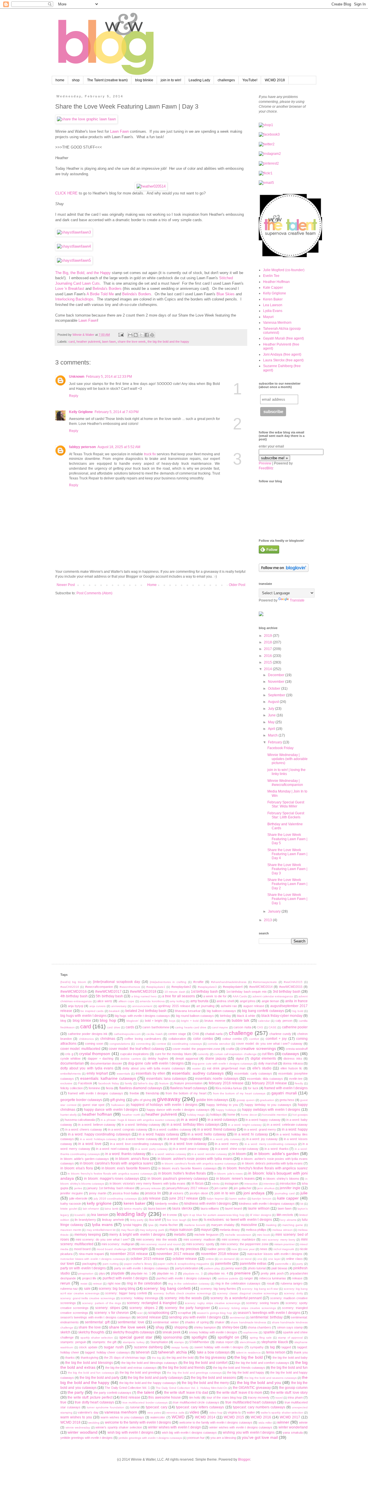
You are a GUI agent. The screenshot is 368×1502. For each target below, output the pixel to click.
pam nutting (111, 1263)
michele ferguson (206, 1234)
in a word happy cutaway (263, 1119)
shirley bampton (205, 1327)
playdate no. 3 (193, 1273)
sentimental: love (131, 1322)
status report (225, 1342)
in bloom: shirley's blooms (281, 1178)
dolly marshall (267, 1063)
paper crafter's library (138, 1263)
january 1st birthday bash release (110, 1188)
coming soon (94, 1043)
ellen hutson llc (291, 1068)
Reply (73, 396)
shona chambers (259, 1327)
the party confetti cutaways (112, 1392)
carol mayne (220, 1027)
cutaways (290, 1053)
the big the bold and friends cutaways (239, 1367)
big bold (297, 1011)
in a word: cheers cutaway (83, 1129)
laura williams (210, 1208)
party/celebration (186, 1268)
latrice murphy (133, 1208)
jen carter (221, 1188)
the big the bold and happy (245, 1372)
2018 (268, 642)
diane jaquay (215, 1058)
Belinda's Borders (107, 288)
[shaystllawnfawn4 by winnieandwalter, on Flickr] (74, 246)
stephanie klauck (274, 1342)
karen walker (237, 1198)
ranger (248, 1278)
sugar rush (114, 1347)
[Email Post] (120, 334)
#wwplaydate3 (207, 986)
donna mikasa (292, 1063)
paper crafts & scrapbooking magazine (183, 1263)
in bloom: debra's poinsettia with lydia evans (272, 1163)
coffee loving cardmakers (142, 1038)
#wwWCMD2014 (261, 986)
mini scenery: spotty (200, 1244)
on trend (246, 1258)
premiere (242, 1273)
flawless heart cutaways (188, 1088)
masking (271, 1225)
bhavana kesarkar (188, 1011)
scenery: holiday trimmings (139, 1298)
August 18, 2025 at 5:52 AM (118, 447)
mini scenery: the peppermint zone (244, 1244)
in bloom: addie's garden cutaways (84, 1158)
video (194, 1412)
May (271, 722)
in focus (197, 1183)
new (234, 1249)
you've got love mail (260, 1437)
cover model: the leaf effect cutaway (136, 1049)
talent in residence (248, 1352)
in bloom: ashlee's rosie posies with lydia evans (195, 1159)
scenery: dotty (293, 1293)
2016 (268, 656)
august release (253, 1006)
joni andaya (254, 1193)
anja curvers (97, 1006)
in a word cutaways (222, 1120)
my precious (189, 1249)
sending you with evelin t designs (195, 1317)
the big (156, 1357)
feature (164, 1083)
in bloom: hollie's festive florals (182, 1173)
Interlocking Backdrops (74, 299)
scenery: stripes (107, 1308)
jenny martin (97, 1193)
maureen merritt (70, 1229)
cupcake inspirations (134, 1054)
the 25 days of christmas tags (125, 1357)
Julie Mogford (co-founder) (283, 270)
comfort (254, 1038)
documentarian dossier (106, 1063)
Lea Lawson (272, 305)
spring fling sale (261, 1337)
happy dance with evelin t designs (111, 1110)
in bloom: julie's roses (228, 1173)
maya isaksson (181, 1230)
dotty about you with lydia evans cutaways (153, 1068)
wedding (93, 1422)
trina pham (295, 1397)
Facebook (85, 1083)
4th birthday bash (74, 996)
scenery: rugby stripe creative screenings (212, 1303)
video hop (216, 1412)
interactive (251, 1183)
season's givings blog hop (214, 1312)
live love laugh (176, 1219)
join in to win (224, 1193)
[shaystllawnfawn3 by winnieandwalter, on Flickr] (74, 232)
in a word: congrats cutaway (127, 1129)
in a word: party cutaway (151, 1148)
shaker (220, 1322)
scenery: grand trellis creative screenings (87, 1298)
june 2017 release (183, 1198)
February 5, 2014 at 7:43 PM (117, 412)
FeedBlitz (266, 468)
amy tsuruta (199, 1001)
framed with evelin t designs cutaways (95, 1093)
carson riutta (242, 1027)
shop (76, 80)
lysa (151, 1225)
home (59, 80)
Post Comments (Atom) (94, 593)
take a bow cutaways (213, 1352)
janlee (78, 1188)
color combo (203, 1039)
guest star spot (93, 1104)
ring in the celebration (144, 1283)
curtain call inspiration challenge (235, 1054)
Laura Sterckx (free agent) (283, 360)
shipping (181, 1327)
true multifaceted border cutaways (145, 1402)
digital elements (263, 1058)
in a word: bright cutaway (245, 1124)
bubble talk (240, 1021)
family (128, 1083)
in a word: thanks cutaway (125, 1154)
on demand (227, 1258)
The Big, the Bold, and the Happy (83, 273)
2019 (268, 636)
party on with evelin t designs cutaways (141, 1268)
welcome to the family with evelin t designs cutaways (216, 1422)
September (277, 695)
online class (294, 1258)
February (275, 742)
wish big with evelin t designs (131, 1432)
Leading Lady (199, 80)
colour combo (232, 1038)
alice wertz (104, 1001)
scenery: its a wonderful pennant (236, 1298)
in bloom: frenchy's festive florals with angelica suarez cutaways (110, 1173)
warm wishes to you (76, 1417)
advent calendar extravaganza (272, 996)
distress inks (292, 1058)
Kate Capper (273, 288)
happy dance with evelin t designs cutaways (178, 1109)
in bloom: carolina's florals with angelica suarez (116, 1163)
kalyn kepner (215, 1198)
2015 (268, 662)
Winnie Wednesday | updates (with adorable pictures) (287, 759)
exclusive (66, 1083)
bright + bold (190, 1020)
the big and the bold (180, 1357)
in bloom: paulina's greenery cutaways (177, 1179)
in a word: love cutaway (188, 1144)
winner (283, 1422)
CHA (195, 1034)
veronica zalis (175, 1412)
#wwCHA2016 (69, 986)
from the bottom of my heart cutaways (239, 1093)
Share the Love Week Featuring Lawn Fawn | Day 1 (287, 899)
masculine (249, 1225)
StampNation (159, 1342)
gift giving (117, 1100)
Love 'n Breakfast (69, 288)
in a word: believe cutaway (97, 1124)
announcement (142, 1006)
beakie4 (114, 1011)
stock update (88, 1347)
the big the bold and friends (183, 1368)
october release (184, 1259)
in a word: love (89, 1144)
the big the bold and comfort (205, 1363)
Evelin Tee (271, 276)
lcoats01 (80, 1214)
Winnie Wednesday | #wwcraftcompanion (285, 783)
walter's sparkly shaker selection (282, 1412)
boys (172, 1020)
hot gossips (300, 1114)
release (297, 1278)
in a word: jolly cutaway (225, 1139)
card (71, 341)
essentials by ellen (150, 1073)
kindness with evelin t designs (207, 1204)
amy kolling (177, 1001)
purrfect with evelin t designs (125, 1278)
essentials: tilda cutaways (265, 1078)
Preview (265, 463)
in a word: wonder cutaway (209, 1154)
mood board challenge (112, 1249)
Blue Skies (225, 294)
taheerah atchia (172, 1352)
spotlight (199, 1337)
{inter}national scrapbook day (116, 982)
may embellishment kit (101, 1229)
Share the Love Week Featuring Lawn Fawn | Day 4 (287, 854)
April (272, 729)
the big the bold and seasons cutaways (270, 1377)
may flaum (128, 1229)
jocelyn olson (199, 1193)
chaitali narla (214, 1034)
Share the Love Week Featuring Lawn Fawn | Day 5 (287, 839)
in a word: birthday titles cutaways (193, 1125)
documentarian (72, 1063)
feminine (94, 1088)
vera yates (154, 1412)
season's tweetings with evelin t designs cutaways (95, 1317)
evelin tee (296, 1078)
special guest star (135, 1337)
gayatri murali (283, 1093)
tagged (286, 1347)
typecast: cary (156, 1407)
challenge (241, 1033)
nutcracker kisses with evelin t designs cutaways (92, 1258)
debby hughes (158, 1058)
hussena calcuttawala (80, 1119)
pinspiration (85, 1273)
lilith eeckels (285, 1214)
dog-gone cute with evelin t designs (155, 1063)
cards (130, 1027)
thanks (70, 1357)
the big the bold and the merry (205, 1383)
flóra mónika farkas (228, 1088)
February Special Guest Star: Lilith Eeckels (285, 815)
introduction (288, 1183)
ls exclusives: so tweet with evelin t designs (238, 1220)
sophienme (250, 1332)
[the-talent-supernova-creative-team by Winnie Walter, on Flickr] (290, 256)
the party (76, 1392)
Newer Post (66, 585)
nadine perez (216, 1249)
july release (152, 1198)
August (274, 702)
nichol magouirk (283, 1249)
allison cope (126, 1001)
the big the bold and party (99, 1378)
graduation (267, 1100)
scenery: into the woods (183, 1298)
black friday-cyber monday (281, 1016)
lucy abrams (288, 1219)
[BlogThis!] (136, 335)
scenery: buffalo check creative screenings (182, 1293)
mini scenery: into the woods (156, 1239)
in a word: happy (295, 1129)
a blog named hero (144, 996)
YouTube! (249, 80)
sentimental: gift (97, 1322)
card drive (113, 1027)
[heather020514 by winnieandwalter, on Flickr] (151, 186)
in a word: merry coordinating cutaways (271, 1144)
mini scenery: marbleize (238, 1239)
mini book (263, 1234)
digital (240, 1058)
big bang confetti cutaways (263, 1011)
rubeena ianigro (291, 1283)
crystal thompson (94, 1053)
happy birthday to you (222, 1104)
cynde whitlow (70, 1058)
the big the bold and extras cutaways (130, 1367)
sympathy (257, 1347)
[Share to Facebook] (147, 335)
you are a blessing (223, 1437)
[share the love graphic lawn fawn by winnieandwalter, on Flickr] (86, 119)
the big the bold (248, 1357)
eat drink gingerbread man (226, 1068)
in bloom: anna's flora (132, 1159)
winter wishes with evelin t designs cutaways (240, 1427)
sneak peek (171, 1332)
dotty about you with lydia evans (86, 1068)
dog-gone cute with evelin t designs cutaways (222, 1063)
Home (152, 585)
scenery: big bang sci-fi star (260, 1288)
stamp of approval (290, 1337)
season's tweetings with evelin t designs (268, 1313)
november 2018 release (220, 1254)
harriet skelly (68, 1114)
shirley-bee (230, 1327)
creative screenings (258, 1048)
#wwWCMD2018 (143, 992)
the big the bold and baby (290, 1357)
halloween (118, 1104)
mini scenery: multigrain (117, 1244)
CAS (260, 1027)
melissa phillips (256, 1229)
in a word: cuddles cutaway (172, 1129)
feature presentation (188, 1083)
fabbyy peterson (82, 447)
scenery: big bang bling (117, 1289)
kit (301, 1203)
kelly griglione (99, 1203)
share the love (89, 1327)
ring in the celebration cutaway (189, 1283)
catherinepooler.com (127, 1034)
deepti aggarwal (186, 1058)
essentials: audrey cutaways (198, 1073)
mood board (82, 1249)
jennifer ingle (290, 1188)
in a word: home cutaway (140, 1139)
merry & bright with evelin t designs (137, 1235)
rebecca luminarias (272, 1278)
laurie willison (259, 1208)
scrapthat (184, 1312)
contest (161, 1043)
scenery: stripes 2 (143, 1308)
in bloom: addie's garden (276, 1153)
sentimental (237, 1317)
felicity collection (71, 1088)
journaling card (285, 1193)
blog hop (108, 1020)
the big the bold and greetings (140, 1372)
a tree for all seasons (178, 996)
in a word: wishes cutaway (169, 1154)
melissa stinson (282, 1229)
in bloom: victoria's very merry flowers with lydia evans (148, 1183)
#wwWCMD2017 (108, 992)
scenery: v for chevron (111, 1313)
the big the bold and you (259, 1382)
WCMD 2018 (275, 80)
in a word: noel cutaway (112, 1148)
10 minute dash (174, 991)
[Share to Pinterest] (152, 335)
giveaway (169, 1099)
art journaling (205, 1006)
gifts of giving (142, 1100)
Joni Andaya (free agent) (282, 354)
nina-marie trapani (91, 1254)
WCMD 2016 (261, 1417)
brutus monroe (214, 1020)
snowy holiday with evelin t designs (213, 1332)
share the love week (132, 341)
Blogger (244, 1459)
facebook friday (108, 1083)
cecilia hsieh (154, 1034)
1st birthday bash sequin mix (246, 991)
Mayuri (268, 317)
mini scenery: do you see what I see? (103, 1239)
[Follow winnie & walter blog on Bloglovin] (283, 571)
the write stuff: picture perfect (90, 1397)
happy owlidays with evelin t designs (271, 1110)
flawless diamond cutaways (140, 1088)
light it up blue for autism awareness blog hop (213, 1214)
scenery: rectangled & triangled (152, 1303)
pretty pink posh (272, 1273)
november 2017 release (175, 1254)
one (259, 1258)
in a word (189, 1119)
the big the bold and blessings (89, 1363)
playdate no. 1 (141, 1273)
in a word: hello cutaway (206, 1134)
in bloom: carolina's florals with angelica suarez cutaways (199, 1163)
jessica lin (153, 1193)
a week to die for (215, 996)
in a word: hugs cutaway (183, 1139)
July (271, 709)
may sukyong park (152, 1229)
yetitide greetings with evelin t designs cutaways (150, 1437)
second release (149, 1317)
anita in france (296, 1001)
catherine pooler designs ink (88, 1034)
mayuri (206, 1230)
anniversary (118, 1006)
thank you (301, 1352)
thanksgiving (89, 1357)
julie (304, 1193)
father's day (146, 1083)
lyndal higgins (132, 1225)
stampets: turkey (134, 1342)
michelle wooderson (238, 1234)
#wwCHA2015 (293, 982)
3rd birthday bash (286, 992)
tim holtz (195, 1397)
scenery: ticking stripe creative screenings (247, 1308)
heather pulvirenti (88, 341)
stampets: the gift (104, 1342)
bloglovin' (132, 1020)
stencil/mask (248, 1342)
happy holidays (226, 1109)
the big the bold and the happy (168, 341)
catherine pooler (295, 1027)
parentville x (283, 1263)
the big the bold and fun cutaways (91, 1372)
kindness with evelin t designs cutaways (267, 1203)
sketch (65, 1332)
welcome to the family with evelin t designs (138, 1422)
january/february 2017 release (187, 1188)
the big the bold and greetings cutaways (194, 1372)
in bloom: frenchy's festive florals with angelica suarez (265, 1168)
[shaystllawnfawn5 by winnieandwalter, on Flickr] (74, 260)
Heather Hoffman (276, 282)
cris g (69, 1054)
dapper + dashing (100, 1058)
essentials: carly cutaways (253, 1073)
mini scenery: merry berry (278, 1239)
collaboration (177, 1038)
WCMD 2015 (234, 1417)
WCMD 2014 (205, 1417)
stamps (179, 1342)
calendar (264, 1020)
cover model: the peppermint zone (196, 1048)
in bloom (239, 1154)
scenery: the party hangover (187, 1308)
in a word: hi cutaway (251, 1134)
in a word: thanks (276, 1148)
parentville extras (253, 1264)
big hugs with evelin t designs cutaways (142, 1015)
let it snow (170, 1214)
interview (269, 1183)
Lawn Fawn (119, 131)
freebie (134, 1093)
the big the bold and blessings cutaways (149, 1362)
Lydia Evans (272, 311)
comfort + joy (276, 1039)
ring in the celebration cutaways (237, 1283)
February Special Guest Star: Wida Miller (285, 804)
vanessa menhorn (120, 1412)
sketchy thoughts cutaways (133, 1332)
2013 (268, 920)
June (272, 715)
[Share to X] (141, 335)
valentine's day (88, 1412)
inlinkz (216, 1183)
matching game (292, 1225)
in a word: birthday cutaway (141, 1124)
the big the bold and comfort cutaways (262, 1362)
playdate (117, 1273)
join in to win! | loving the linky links (286, 772)
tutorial (134, 1407)
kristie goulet (68, 1208)
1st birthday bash (204, 992)
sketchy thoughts (91, 1332)
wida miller (265, 1422)
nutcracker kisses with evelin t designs (274, 1254)
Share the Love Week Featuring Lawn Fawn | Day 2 (287, 884)
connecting (143, 1043)
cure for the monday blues (173, 1054)
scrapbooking (158, 1313)
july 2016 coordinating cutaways (115, 1198)
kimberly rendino (166, 1203)
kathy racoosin (70, 1203)
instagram (232, 1183)
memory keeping (87, 1235)
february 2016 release (226, 1083)
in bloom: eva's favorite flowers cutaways (187, 1168)
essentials (123, 1073)
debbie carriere (130, 1058)
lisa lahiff (155, 1219)
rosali (270, 1283)
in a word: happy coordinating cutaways (99, 1134)
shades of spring (196, 1322)
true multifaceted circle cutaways (196, 1402)
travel (279, 1397)
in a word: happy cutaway (159, 1134)
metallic (180, 1235)
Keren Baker (273, 299)
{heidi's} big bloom (73, 982)
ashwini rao (229, 1006)
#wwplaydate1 (155, 986)
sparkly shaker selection (96, 1337)
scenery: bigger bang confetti (126, 1293)
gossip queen (246, 1100)
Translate (297, 600)
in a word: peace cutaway (191, 1148)
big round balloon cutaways (195, 1015)
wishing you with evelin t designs (249, 1432)
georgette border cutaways (81, 1100)
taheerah (143, 1352)
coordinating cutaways (187, 1043)
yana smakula (292, 1432)
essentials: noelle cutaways (217, 1079)
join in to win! (171, 80)
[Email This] (130, 335)
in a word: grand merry (260, 1129)
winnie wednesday (78, 1427)
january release (151, 1188)
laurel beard (233, 1208)
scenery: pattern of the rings (101, 1303)
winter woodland (82, 1432)
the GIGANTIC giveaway (252, 1388)
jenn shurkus (265, 1188)
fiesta (109, 1088)
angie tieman (270, 1001)
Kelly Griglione (81, 412)
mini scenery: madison (199, 1239)
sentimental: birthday (266, 1317)
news (263, 1249)
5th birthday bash (109, 996)
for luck (253, 1088)
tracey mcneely (258, 1397)
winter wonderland (293, 1427)
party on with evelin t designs (83, 1268)
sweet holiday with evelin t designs (219, 1347)
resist (83, 1283)
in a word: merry (226, 1144)
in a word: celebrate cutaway (287, 1124)
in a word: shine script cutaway (237, 1148)
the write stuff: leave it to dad (186, 1393)
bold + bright (154, 1020)
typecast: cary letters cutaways (200, 1407)
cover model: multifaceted (80, 1049)
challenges (226, 80)
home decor (249, 1114)
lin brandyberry (85, 1219)
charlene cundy (280, 1034)
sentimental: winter (166, 1322)
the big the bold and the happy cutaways (147, 1383)
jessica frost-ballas (126, 1193)
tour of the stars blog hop (224, 1397)
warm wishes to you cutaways (122, 1417)
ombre (210, 1258)
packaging (89, 1263)
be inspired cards (91, 1011)
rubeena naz (69, 1288)
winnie (303, 1422)
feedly (299, 1083)
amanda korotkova (152, 1001)
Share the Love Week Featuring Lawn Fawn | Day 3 (287, 869)
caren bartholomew (155, 1027)
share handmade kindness (248, 1322)
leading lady (132, 1214)
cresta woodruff (297, 1048)
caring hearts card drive (190, 1027)
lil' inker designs (260, 1214)
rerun (65, 1283)
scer (140, 1312)
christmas (107, 1039)
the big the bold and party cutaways (155, 1378)
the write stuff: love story (289, 1393)
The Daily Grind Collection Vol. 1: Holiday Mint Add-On (191, 1387)
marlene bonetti (194, 1225)
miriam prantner (284, 1244)
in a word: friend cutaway (216, 1129)
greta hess (286, 1100)
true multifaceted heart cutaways (250, 1402)
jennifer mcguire (71, 1193)
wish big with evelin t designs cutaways (189, 1432)
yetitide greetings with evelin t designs (86, 1437)
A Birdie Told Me (100, 294)
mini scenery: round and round (160, 1244)
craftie (230, 1048)
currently (203, 1054)
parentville (223, 1264)
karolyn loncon (261, 1198)
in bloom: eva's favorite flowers (125, 1168)
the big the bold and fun (289, 1368)
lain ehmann (91, 1208)
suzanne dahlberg (148, 1347)
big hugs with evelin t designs (83, 1016)
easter (196, 1068)
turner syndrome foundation (105, 1407)
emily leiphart (97, 1073)
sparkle (269, 1332)
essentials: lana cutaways (166, 1079)
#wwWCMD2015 (290, 986)
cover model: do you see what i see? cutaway (269, 1043)
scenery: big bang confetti (167, 1288)
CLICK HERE (66, 193)
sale (87, 1289)
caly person (283, 1020)
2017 (268, 649)
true (63, 1402)
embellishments (70, 1073)
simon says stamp (290, 1327)
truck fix (150, 454)
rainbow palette (228, 1278)
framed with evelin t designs (286, 1088)
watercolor (157, 1417)
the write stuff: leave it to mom (239, 1393)
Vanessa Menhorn (277, 323)
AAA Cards (240, 996)
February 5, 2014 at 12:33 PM (109, 377)
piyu (102, 1273)
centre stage (177, 1034)
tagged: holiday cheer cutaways (107, 1352)
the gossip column (293, 1388)
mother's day (165, 1249)
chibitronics (86, 1038)
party (299, 1263)
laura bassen (157, 1208)
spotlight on (228, 1337)
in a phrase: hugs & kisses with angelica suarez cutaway (138, 1119)
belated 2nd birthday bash (146, 1011)
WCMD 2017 (290, 1417)
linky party (137, 1219)
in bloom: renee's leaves (235, 1179)
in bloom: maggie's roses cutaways (111, 1179)
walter (251, 1412)
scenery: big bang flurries (218, 1288)
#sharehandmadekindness (228, 982)
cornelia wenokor (219, 1043)
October (274, 689)
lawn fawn (109, 341)
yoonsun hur (196, 1437)
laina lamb (111, 1208)
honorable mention (274, 1114)
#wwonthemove (130, 986)
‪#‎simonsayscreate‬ (265, 982)
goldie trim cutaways (212, 1100)
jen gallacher (242, 1188)
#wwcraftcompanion (99, 986)
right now (114, 1283)
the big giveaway (213, 1358)
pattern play (212, 1268)
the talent (145, 1392)
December (276, 675)
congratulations (120, 1043)
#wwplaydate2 (181, 986)
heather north (131, 1114)
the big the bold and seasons (213, 1378)
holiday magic (196, 1114)
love (195, 1219)
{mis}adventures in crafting (168, 982)
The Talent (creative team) (107, 80)
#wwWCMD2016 (73, 992)
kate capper (288, 1198)
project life (89, 1278)
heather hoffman (97, 1114)
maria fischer (169, 1225)
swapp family (180, 1347)
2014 (268, 669)
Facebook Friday (280, 748)
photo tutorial (257, 1268)
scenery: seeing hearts (262, 1303)
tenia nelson (275, 1352)
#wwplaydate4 (233, 986)
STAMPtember (199, 1342)
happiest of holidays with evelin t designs (164, 1105)
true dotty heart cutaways (94, 1402)
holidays (216, 1114)
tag (272, 1347)
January (274, 911)
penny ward (233, 1268)
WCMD (178, 1417)
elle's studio (261, 1068)
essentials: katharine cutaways (108, 1078)
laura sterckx (182, 1208)
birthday (225, 1015)
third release (130, 1397)
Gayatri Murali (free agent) (283, 338)
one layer (274, 1258)
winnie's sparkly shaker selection (118, 1427)
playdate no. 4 (218, 1273)
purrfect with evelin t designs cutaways (184, 1278)
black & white (246, 1015)
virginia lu (234, 1412)
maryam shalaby (223, 1225)
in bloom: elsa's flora (76, 1168)
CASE (273, 1027)
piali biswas (279, 1268)
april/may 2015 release (174, 1006)
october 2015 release (147, 1259)
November (276, 682)
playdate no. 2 (167, 1273)
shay (160, 1327)
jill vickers (176, 1193)
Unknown (76, 377)
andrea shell (224, 1001)
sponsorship (172, 1337)
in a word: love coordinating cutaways (136, 1144)
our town (67, 1264)
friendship (152, 1093)
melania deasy (230, 1229)
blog (63, 1020)
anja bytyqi (75, 1006)
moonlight (139, 1249)
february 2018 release (269, 1083)
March (273, 735)
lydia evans (102, 1224)
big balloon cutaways (221, 1011)
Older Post (237, 585)
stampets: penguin (73, 1342)
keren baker (134, 1203)
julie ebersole (78, 1198)
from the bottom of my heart (186, 1093)
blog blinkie (144, 80)
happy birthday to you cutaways (268, 1104)
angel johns (248, 1001)
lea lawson (99, 1215)
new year (248, 1249)
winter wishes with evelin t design (174, 1427)
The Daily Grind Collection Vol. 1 (127, 1387)
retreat (97, 1283)
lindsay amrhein (113, 1219)
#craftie (198, 982)
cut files (268, 1054)
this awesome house (164, 1397)
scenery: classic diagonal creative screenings (247, 1293)
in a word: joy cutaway (262, 1139)
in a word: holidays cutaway (98, 1139)
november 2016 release (129, 1254)
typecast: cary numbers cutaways (259, 1407)
